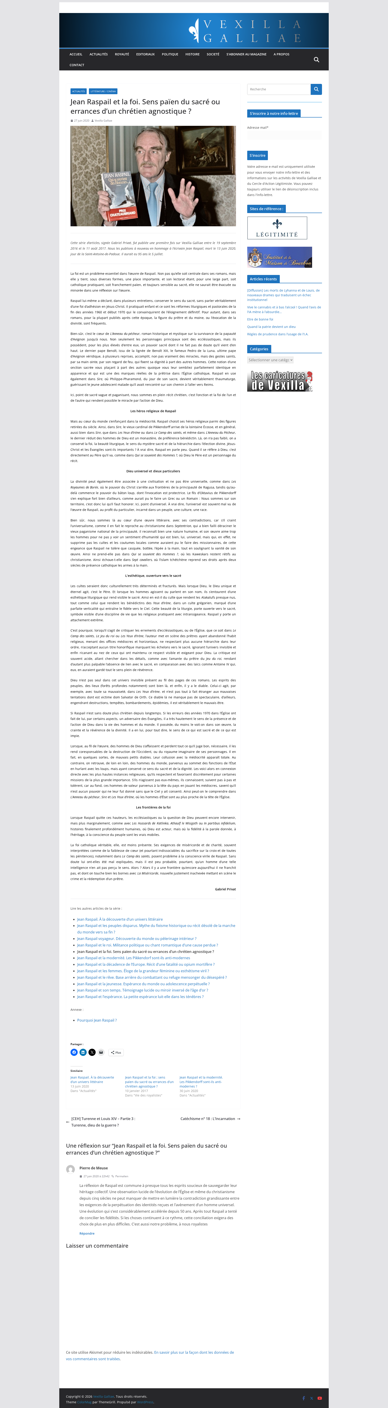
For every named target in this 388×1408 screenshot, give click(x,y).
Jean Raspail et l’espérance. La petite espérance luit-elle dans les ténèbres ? (140, 996)
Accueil (76, 54)
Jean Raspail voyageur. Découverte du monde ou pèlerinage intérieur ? (136, 938)
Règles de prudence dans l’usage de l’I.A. (278, 334)
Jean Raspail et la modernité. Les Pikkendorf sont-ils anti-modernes (133, 957)
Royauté (122, 54)
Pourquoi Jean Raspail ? (97, 1020)
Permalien (121, 1176)
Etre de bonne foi (260, 319)
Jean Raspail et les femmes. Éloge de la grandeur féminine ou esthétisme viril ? (143, 970)
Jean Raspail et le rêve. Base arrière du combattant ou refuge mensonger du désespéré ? (152, 977)
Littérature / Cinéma (103, 91)
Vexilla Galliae (103, 120)
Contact (77, 65)
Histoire (192, 54)
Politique (170, 54)
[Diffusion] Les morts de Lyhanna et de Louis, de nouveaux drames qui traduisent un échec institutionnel (283, 295)
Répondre (87, 1233)
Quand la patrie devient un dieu (271, 327)
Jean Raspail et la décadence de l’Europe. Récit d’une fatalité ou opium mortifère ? (146, 964)
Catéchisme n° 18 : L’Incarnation (208, 1118)
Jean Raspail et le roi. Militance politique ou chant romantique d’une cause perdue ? (147, 945)
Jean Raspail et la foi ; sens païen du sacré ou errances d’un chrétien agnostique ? (149, 1081)
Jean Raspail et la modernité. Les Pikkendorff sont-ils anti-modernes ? (201, 1081)
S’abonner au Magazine (247, 54)
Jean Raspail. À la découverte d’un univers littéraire (120, 919)
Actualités (99, 54)
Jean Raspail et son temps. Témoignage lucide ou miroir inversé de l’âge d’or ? (142, 990)
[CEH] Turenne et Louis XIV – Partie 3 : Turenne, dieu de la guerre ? (103, 1122)
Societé (213, 54)
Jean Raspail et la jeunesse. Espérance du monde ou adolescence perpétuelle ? (143, 983)
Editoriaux (145, 54)
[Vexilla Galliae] (194, 16)
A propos (281, 54)
